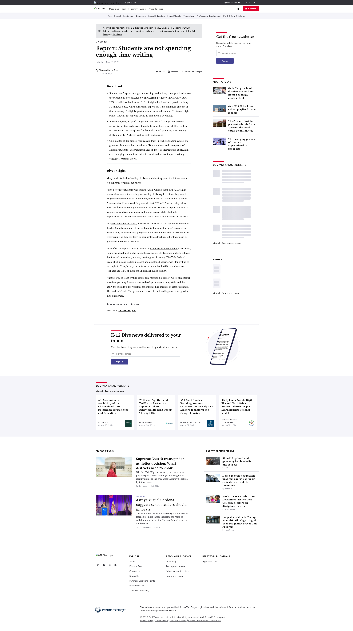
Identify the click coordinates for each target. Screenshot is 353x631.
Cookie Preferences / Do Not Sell (204, 620)
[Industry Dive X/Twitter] (110, 565)
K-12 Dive (117, 34)
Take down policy (178, 620)
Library (134, 9)
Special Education (156, 16)
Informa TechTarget (187, 607)
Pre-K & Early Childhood (234, 16)
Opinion (125, 9)
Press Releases (156, 9)
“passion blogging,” (159, 277)
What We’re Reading (139, 590)
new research (132, 97)
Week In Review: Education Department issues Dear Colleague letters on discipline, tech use (239, 501)
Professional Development (209, 16)
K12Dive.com (163, 27)
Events (143, 9)
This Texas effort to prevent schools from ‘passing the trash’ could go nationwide (241, 125)
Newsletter (134, 576)
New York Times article (123, 223)
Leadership (128, 16)
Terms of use (161, 620)
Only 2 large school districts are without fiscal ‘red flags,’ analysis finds (241, 93)
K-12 (134, 310)
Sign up (225, 61)
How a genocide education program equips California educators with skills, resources (238, 480)
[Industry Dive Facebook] (104, 565)
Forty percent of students (120, 189)
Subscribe (253, 8)
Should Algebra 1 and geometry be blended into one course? (238, 461)
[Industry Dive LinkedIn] (98, 565)
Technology (188, 16)
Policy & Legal (114, 16)
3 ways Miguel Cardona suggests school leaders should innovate (161, 504)
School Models (174, 16)
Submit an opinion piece (177, 571)
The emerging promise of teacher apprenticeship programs (242, 143)
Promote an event (230, 293)
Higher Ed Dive (130, 2)
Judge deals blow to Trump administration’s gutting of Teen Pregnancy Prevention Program (239, 521)
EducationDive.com (143, 27)
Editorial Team (136, 566)
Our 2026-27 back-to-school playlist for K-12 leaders (242, 109)
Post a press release (231, 243)
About (132, 561)
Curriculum (141, 16)
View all (216, 243)
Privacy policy (146, 620)
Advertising (171, 561)
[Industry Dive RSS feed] (115, 565)
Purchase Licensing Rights (142, 580)
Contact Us (134, 571)
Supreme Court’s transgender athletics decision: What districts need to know (160, 463)
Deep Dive (114, 9)
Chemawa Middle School (164, 248)
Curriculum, (125, 310)
